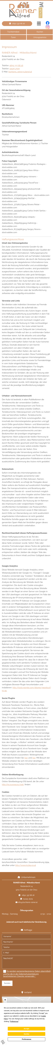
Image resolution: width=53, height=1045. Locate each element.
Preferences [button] (14, 1021)
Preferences (26, 1039)
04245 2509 (15, 68)
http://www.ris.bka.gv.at (25, 865)
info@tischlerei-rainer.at (28, 902)
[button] (17, 23)
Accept (26, 1029)
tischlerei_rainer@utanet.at (20, 72)
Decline (26, 1034)
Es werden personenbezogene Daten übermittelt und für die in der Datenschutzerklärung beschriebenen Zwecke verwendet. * (27, 973)
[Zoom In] (5, 1000)
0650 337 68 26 (16, 65)
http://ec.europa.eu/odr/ (13, 784)
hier (26, 758)
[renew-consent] (3, 1042)
